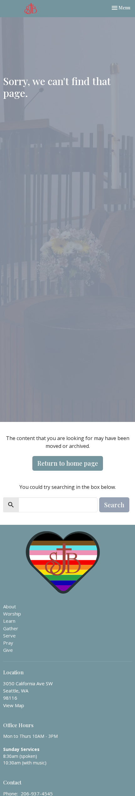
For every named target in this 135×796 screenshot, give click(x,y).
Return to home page (67, 463)
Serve (9, 635)
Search (114, 504)
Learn (9, 621)
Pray (8, 643)
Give (8, 650)
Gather (10, 628)
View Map (13, 705)
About (9, 606)
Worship (12, 614)
